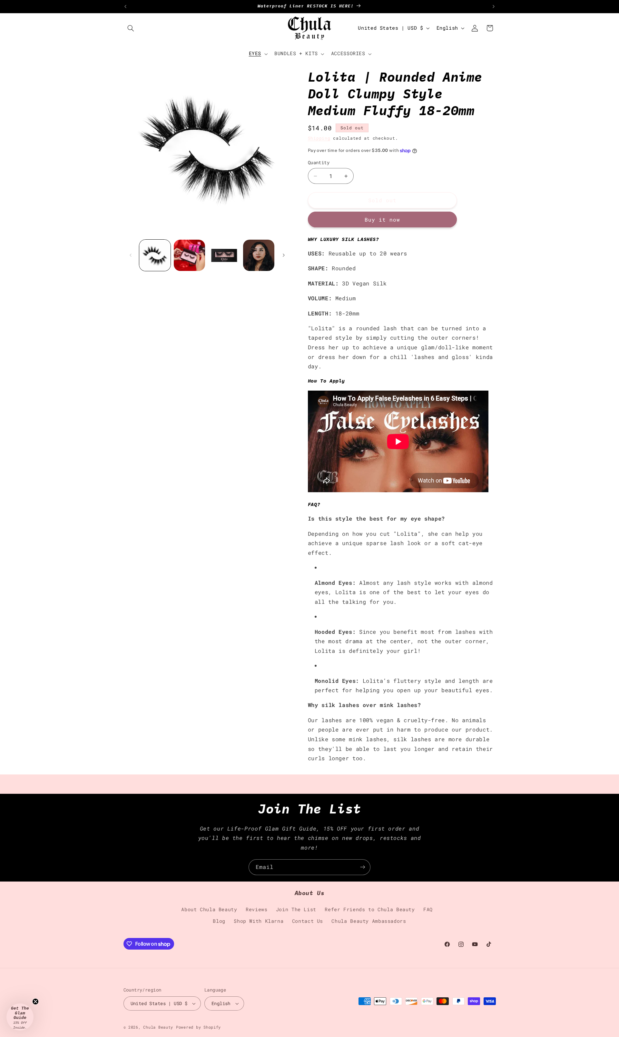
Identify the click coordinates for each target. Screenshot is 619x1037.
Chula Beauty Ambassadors (368, 921)
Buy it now (382, 219)
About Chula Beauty (209, 909)
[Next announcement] (493, 6)
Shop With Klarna (258, 921)
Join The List (296, 909)
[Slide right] (284, 255)
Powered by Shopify (198, 1027)
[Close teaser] (35, 1001)
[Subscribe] (362, 867)
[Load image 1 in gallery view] (155, 255)
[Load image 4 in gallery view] (258, 255)
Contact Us (307, 921)
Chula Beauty (158, 1027)
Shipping (319, 138)
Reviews (256, 909)
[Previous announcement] (125, 6)
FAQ (428, 909)
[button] (130, 28)
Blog (219, 921)
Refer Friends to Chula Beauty (370, 909)
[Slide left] (130, 255)
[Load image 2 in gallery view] (189, 255)
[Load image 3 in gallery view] (224, 255)
